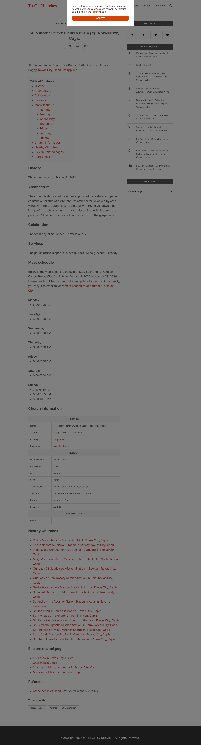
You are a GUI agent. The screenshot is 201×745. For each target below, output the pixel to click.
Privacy (96, 11)
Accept (100, 18)
